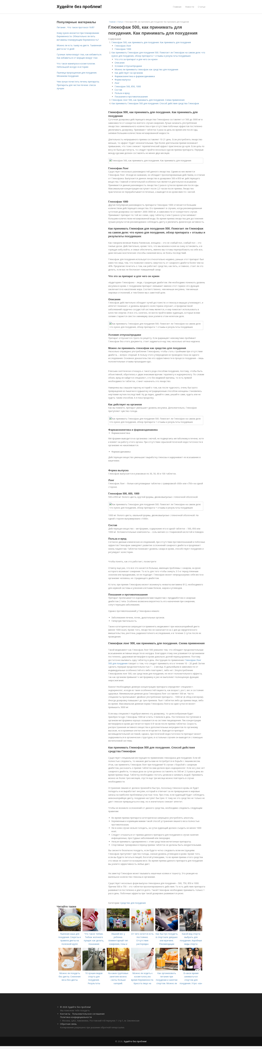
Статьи (201, 6)
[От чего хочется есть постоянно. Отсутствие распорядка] (142, 930)
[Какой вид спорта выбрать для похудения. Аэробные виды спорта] (191, 930)
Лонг (117, 82)
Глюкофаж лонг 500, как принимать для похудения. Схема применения (148, 99)
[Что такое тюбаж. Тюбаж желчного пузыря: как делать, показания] (93, 930)
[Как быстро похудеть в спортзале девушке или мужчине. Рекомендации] (166, 930)
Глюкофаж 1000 (123, 49)
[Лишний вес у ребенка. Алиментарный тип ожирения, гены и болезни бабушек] (118, 930)
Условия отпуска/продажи (128, 66)
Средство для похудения (133, 902)
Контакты (65, 1013)
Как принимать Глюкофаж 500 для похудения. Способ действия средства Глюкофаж (155, 103)
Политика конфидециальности (76, 1017)
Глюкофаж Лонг (123, 45)
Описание (120, 62)
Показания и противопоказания (131, 96)
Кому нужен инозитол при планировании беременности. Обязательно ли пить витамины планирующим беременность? (78, 36)
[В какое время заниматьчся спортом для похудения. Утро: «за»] (191, 969)
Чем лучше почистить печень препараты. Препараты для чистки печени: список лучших (78, 85)
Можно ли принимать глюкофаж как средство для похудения (146, 69)
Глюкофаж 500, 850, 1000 (128, 86)
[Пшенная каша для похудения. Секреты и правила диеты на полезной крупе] (69, 930)
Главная (177, 6)
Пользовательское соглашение (88, 1013)
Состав (118, 89)
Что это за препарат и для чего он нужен (136, 59)
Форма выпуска (123, 79)
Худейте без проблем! (79, 6)
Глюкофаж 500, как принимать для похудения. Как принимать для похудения (151, 42)
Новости (189, 6)
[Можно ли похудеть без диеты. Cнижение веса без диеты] (69, 969)
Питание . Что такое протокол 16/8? (75, 27)
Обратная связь (68, 1023)
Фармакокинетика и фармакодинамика (135, 76)
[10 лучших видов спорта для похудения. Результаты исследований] (93, 969)
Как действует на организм (129, 72)
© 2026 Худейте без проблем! (75, 1007)
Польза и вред (122, 93)
